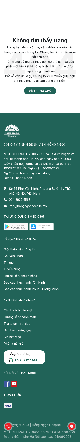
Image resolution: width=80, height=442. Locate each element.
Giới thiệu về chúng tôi (19, 249)
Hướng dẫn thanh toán (20, 317)
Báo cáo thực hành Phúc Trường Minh (31, 289)
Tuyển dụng (12, 269)
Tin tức (9, 262)
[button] (8, 426)
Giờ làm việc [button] (12, 337)
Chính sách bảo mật (18, 310)
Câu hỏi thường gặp (18, 330)
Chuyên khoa (13, 256)
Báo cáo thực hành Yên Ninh (24, 282)
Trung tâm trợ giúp (17, 323)
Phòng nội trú (13, 343)
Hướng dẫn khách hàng (20, 276)
